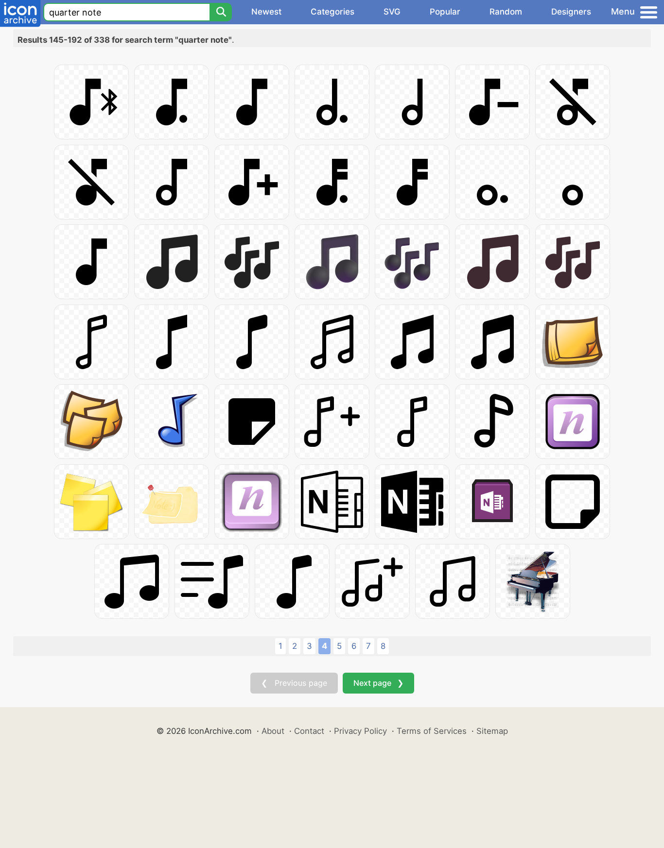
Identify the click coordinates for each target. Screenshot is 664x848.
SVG (392, 12)
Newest (266, 12)
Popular (445, 12)
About (273, 731)
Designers (571, 12)
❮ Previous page (294, 683)
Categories (332, 12)
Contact (309, 731)
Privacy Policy (360, 731)
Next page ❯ (378, 683)
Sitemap (492, 731)
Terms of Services (432, 731)
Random (505, 12)
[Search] (221, 12)
